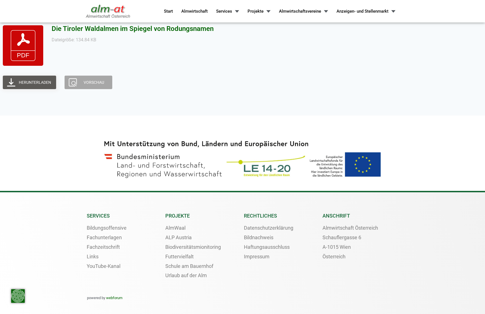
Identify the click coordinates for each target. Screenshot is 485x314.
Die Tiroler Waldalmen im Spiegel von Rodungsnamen (133, 29)
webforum (114, 298)
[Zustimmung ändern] (18, 296)
